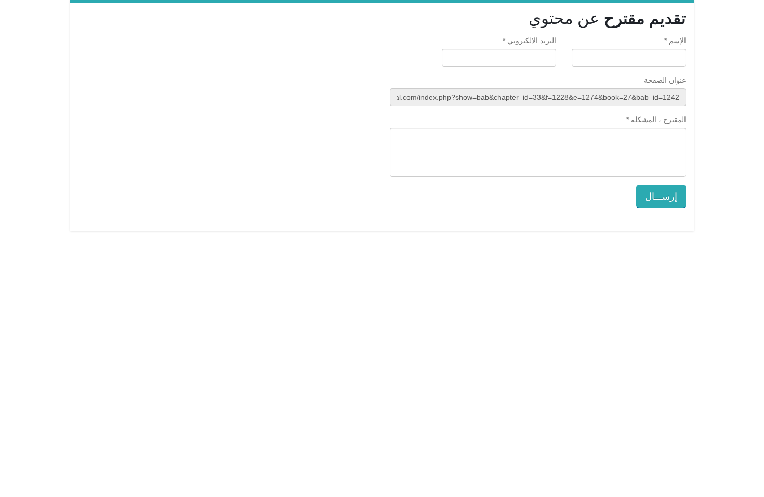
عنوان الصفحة (665, 80)
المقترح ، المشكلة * (656, 119)
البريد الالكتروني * (529, 40)
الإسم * (675, 40)
